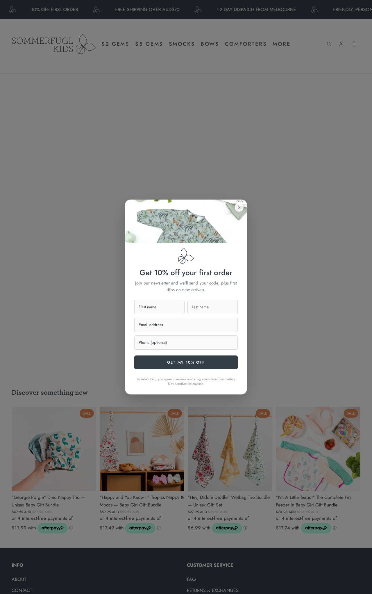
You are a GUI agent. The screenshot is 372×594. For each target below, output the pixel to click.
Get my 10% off (186, 362)
